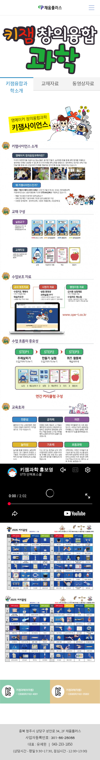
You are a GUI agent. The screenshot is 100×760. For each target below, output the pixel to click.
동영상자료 (83, 83)
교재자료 (50, 83)
